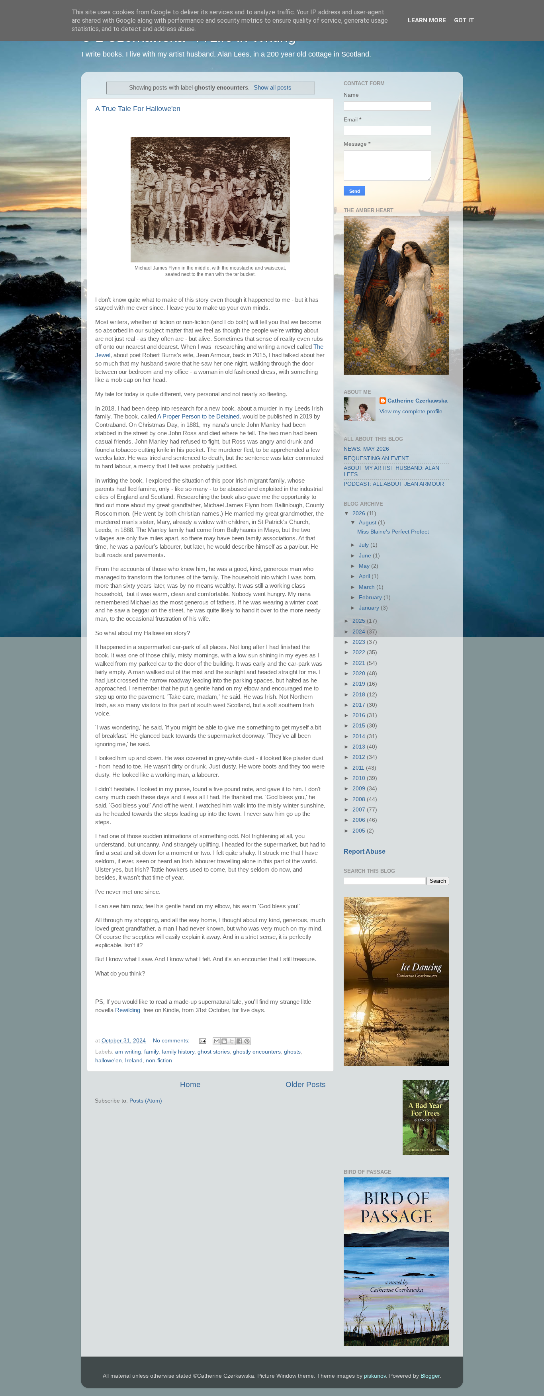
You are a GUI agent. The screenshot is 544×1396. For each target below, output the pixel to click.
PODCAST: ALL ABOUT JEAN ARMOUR (394, 484)
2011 (359, 768)
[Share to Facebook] (239, 1041)
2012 (359, 757)
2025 (359, 621)
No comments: (172, 1041)
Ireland (134, 1061)
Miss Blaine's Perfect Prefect (393, 532)
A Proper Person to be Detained (198, 416)
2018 (359, 695)
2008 (359, 799)
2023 (359, 642)
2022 (359, 652)
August (368, 523)
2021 (359, 663)
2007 (359, 810)
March (367, 587)
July (364, 545)
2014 (359, 736)
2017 (359, 705)
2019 (359, 684)
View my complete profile (411, 411)
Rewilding (127, 1010)
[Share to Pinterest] (247, 1041)
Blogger (430, 1376)
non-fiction (159, 1061)
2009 (359, 789)
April (365, 576)
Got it (464, 20)
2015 (359, 726)
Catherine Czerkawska (417, 401)
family (151, 1052)
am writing (128, 1052)
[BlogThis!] (224, 1041)
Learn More (427, 20)
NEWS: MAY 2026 (366, 449)
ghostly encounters (257, 1052)
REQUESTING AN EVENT (376, 458)
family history (178, 1052)
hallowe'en (108, 1061)
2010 (359, 778)
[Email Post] (202, 1041)
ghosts (292, 1052)
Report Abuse (364, 851)
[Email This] (217, 1041)
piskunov (375, 1376)
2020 (359, 673)
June (366, 556)
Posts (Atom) (145, 1101)
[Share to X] (232, 1041)
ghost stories (214, 1052)
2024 (359, 632)
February (371, 597)
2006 (359, 820)
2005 (359, 831)
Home (190, 1084)
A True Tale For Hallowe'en (137, 109)
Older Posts (306, 1084)
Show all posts (273, 87)
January (370, 608)
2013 (359, 747)
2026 (359, 513)
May (365, 566)
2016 (359, 715)
